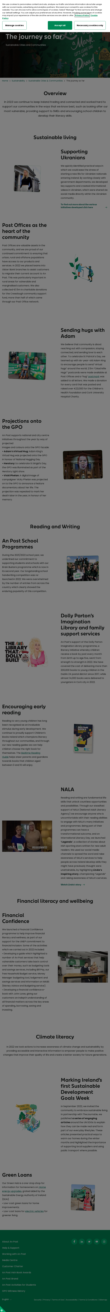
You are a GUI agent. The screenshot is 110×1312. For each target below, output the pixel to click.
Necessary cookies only (90, 25)
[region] (55, 16)
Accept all (59, 25)
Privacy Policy (82, 15)
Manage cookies (14, 25)
